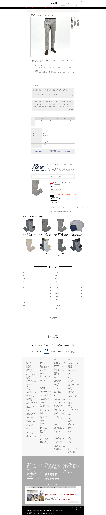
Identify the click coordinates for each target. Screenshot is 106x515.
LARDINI (68, 4)
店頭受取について (53, 202)
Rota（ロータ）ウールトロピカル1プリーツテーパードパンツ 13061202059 (76, 254)
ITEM (37, 7)
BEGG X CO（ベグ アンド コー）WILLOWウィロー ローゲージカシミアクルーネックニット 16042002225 (76, 234)
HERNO (76, 4)
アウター (81, 4)
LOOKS (43, 7)
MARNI (79, 4)
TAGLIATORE (72, 4)
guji (66, 4)
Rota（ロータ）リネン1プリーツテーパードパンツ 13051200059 (45, 254)
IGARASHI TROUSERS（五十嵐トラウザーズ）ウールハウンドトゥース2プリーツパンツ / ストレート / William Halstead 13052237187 (61, 254)
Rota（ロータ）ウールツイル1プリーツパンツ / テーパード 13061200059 (29, 254)
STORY (50, 7)
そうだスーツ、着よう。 (74, 5)
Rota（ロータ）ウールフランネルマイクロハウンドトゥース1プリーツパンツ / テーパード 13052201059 (61, 234)
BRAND (31, 7)
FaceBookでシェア (55, 197)
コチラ (74, 126)
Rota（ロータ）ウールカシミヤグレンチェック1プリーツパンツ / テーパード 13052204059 (45, 234)
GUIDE (72, 7)
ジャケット (67, 5)
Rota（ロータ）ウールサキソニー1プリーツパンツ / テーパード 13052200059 (29, 234)
